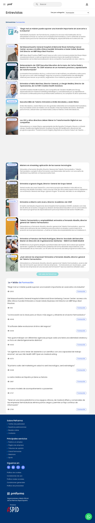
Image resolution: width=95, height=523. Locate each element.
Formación (12, 28)
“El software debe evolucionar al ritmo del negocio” (29, 326)
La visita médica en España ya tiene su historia (27, 377)
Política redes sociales (15, 479)
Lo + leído (20, 282)
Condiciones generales (16, 482)
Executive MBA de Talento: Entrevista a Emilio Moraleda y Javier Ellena (49, 102)
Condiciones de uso (14, 476)
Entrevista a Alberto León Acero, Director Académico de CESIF (46, 202)
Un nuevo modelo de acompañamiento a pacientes (30, 388)
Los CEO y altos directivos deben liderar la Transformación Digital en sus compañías (51, 121)
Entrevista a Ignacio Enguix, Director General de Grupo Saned (46, 184)
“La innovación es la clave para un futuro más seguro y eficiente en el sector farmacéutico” (47, 315)
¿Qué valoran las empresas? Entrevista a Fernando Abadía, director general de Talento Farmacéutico (52, 258)
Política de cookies (14, 472)
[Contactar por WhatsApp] (88, 516)
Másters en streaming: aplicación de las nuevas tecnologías (45, 165)
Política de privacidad (15, 486)
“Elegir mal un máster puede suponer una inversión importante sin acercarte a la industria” (53, 29)
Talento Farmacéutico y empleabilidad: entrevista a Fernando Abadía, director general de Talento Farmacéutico (53, 221)
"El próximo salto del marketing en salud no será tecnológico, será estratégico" (41, 365)
